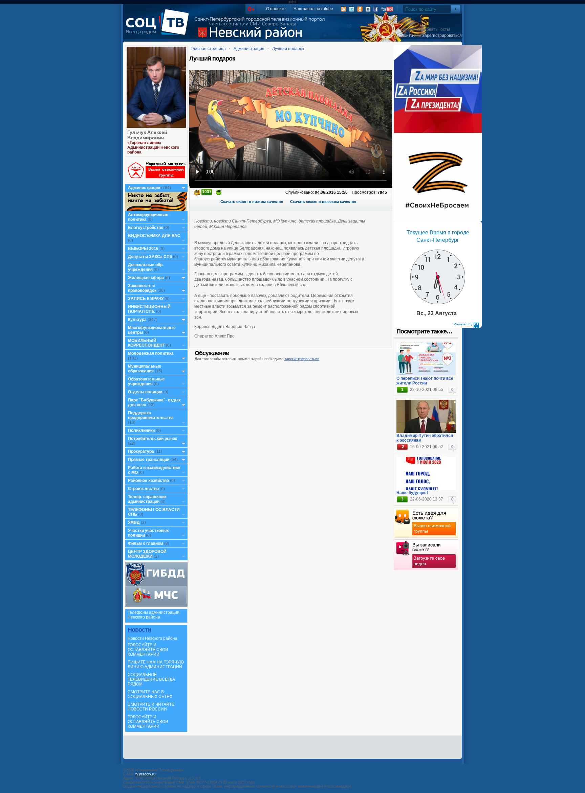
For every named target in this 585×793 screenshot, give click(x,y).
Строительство (143, 488)
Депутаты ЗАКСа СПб (150, 256)
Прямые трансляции (148, 459)
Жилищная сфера (146, 277)
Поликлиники (141, 430)
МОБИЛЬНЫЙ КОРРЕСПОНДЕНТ (147, 343)
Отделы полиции (145, 392)
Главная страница (208, 48)
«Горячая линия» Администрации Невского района (153, 147)
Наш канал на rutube (313, 8)
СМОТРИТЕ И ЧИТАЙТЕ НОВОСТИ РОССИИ (151, 707)
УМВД (134, 522)
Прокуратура (141, 451)
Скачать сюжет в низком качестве (251, 202)
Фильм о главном (145, 543)
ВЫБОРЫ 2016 (143, 248)
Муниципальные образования (144, 368)
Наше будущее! (412, 492)
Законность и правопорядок (142, 288)
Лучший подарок (288, 48)
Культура (137, 319)
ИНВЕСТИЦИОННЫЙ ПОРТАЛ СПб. (149, 309)
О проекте (276, 8)
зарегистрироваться (301, 359)
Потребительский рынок (152, 438)
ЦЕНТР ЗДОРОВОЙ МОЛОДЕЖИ (147, 554)
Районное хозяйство (148, 480)
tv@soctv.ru (145, 774)
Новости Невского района (152, 638)
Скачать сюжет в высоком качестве (323, 202)
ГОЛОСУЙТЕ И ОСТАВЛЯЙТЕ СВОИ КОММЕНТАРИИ (148, 650)
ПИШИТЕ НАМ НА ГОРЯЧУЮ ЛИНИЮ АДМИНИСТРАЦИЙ (156, 664)
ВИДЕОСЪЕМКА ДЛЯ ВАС (154, 235)
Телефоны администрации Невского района (153, 615)
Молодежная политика (151, 353)
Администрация (144, 187)
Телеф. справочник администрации (147, 499)
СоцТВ (159, 27)
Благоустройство (146, 227)
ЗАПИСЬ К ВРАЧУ (146, 298)
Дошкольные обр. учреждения (146, 267)
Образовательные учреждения (146, 381)
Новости (139, 629)
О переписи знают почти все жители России (424, 381)
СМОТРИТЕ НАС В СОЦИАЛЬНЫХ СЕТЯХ (150, 694)
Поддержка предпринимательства (151, 415)
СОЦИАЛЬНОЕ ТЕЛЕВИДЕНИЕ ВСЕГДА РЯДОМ (151, 679)
